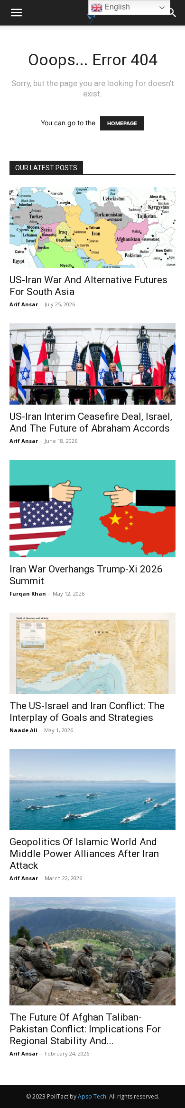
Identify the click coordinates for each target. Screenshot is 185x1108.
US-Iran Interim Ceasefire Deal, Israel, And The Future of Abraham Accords (90, 422)
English (116, 7)
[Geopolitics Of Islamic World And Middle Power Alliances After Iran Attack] (92, 789)
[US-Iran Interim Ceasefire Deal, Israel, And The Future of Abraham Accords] (92, 363)
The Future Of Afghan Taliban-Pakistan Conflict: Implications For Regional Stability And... (85, 1029)
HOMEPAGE (122, 123)
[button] (16, 13)
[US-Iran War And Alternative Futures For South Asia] (92, 227)
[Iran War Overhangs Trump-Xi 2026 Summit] (92, 509)
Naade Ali (23, 730)
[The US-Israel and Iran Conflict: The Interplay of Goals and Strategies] (92, 653)
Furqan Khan (27, 593)
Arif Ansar (23, 304)
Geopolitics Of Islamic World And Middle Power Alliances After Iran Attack (84, 853)
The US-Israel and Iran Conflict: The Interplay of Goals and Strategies (87, 711)
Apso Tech (92, 1096)
